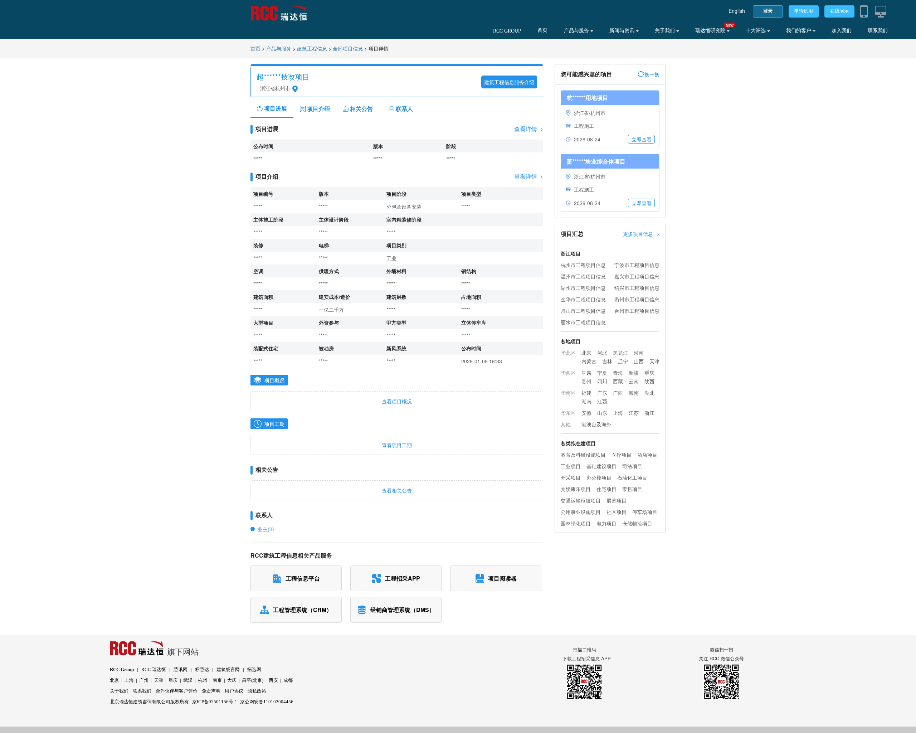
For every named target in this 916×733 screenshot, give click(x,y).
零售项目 (632, 488)
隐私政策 (257, 691)
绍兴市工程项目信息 (636, 287)
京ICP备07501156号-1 (214, 701)
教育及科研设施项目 (583, 454)
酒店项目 (647, 454)
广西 (618, 392)
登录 (768, 11)
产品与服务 (577, 30)
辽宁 (623, 361)
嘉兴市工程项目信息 (636, 276)
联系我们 (878, 30)
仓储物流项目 (637, 523)
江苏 (634, 412)
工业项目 (571, 466)
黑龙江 (620, 352)
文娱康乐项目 (576, 488)
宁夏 (602, 372)
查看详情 (528, 129)
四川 (602, 381)
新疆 (634, 372)
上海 (618, 412)
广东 (602, 392)
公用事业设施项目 (581, 511)
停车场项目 (644, 511)
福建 (586, 392)
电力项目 (606, 523)
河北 (602, 352)
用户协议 (234, 691)
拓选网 (254, 669)
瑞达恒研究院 (711, 30)
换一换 (651, 74)
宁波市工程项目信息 (636, 264)
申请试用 (803, 11)
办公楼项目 (599, 477)
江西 (602, 401)
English (737, 10)
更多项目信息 (641, 233)
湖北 (649, 392)
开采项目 (571, 477)
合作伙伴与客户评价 (177, 691)
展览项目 (616, 500)
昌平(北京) (252, 680)
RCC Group (122, 669)
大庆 (232, 680)
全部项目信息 (348, 49)
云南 (634, 381)
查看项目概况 (397, 401)
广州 (143, 680)
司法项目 (632, 466)
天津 (654, 361)
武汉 (188, 680)
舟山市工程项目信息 (583, 310)
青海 (618, 372)
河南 (639, 352)
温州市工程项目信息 (583, 276)
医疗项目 (622, 454)
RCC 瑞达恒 (153, 669)
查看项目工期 (397, 444)
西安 (273, 680)
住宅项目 (606, 488)
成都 (288, 680)
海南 (634, 392)
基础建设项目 (601, 466)
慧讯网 (180, 669)
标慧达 (202, 669)
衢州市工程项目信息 (636, 299)
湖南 (586, 401)
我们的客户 (799, 30)
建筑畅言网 (228, 669)
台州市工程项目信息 (636, 310)
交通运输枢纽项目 (581, 500)
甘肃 (586, 372)
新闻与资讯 (622, 30)
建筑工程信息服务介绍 (509, 82)
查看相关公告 (397, 490)
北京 (586, 352)
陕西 (649, 381)
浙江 (649, 412)
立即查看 (642, 139)
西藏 (618, 381)
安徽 (586, 412)
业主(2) (266, 529)
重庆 (649, 372)
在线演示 (839, 11)
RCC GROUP (507, 31)
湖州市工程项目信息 (583, 287)
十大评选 (756, 30)
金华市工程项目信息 (583, 299)
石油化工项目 (632, 477)
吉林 (607, 361)
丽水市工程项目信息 (583, 322)
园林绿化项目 (576, 523)
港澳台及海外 (596, 424)
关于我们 (665, 30)
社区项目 (616, 511)
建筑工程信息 (312, 49)
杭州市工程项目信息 (583, 264)
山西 (639, 361)
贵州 (586, 381)
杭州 (202, 680)
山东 (602, 412)
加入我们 (842, 30)
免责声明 (211, 691)
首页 (542, 30)
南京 (217, 680)
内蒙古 (588, 361)
